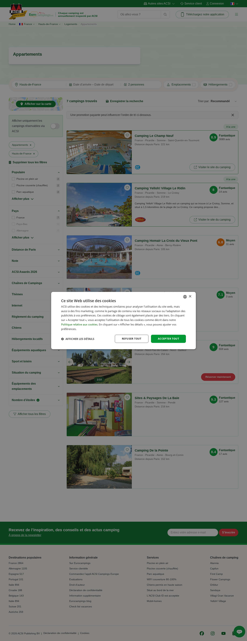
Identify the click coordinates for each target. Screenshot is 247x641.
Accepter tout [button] (168, 338)
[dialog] (123, 320)
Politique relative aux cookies (79, 324)
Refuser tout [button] (131, 338)
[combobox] (185, 297)
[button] (77, 339)
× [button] (190, 296)
